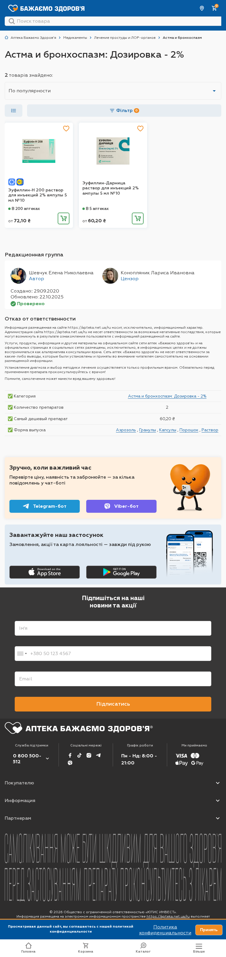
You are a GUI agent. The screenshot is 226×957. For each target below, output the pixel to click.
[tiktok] (79, 755)
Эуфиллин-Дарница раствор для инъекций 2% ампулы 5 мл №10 (110, 188)
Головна (28, 951)
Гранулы (147, 429)
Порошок (189, 429)
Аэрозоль (126, 429)
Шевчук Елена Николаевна (61, 272)
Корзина (85, 951)
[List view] (13, 110)
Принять (209, 929)
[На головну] (79, 728)
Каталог (143, 951)
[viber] (70, 763)
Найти (11, 21)
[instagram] (89, 755)
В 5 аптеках (97, 208)
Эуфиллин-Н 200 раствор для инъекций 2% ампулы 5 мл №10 (37, 195)
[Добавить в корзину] (63, 218)
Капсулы (167, 429)
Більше (199, 951)
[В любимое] (66, 128)
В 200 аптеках (26, 208)
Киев (202, 8)
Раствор (210, 429)
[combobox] (22, 654)
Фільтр (127, 110)
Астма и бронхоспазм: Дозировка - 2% (167, 396)
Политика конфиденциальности (165, 930)
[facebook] (70, 755)
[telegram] (98, 755)
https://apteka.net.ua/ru (168, 916)
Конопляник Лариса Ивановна (158, 272)
